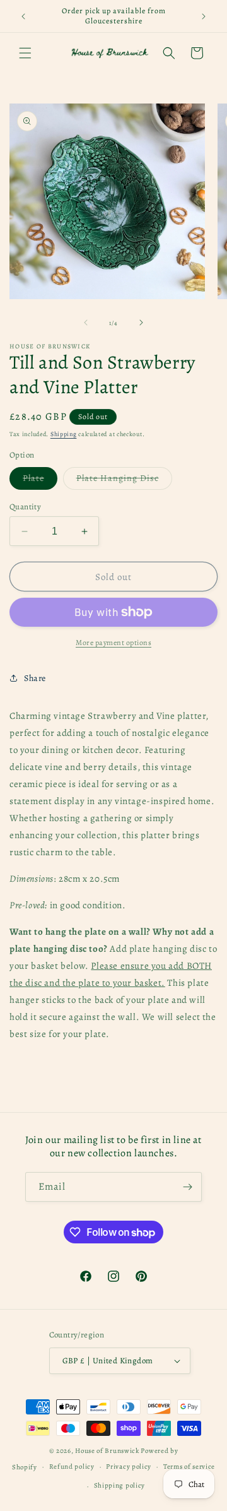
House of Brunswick (107, 1450)
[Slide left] (86, 322)
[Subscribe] (187, 1187)
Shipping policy (120, 1485)
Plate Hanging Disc (124, 480)
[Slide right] (141, 322)
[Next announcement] (204, 16)
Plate (40, 480)
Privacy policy (128, 1466)
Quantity (25, 506)
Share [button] (35, 678)
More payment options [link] (113, 642)
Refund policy (72, 1466)
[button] (25, 53)
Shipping (63, 434)
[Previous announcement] (23, 16)
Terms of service (189, 1466)
